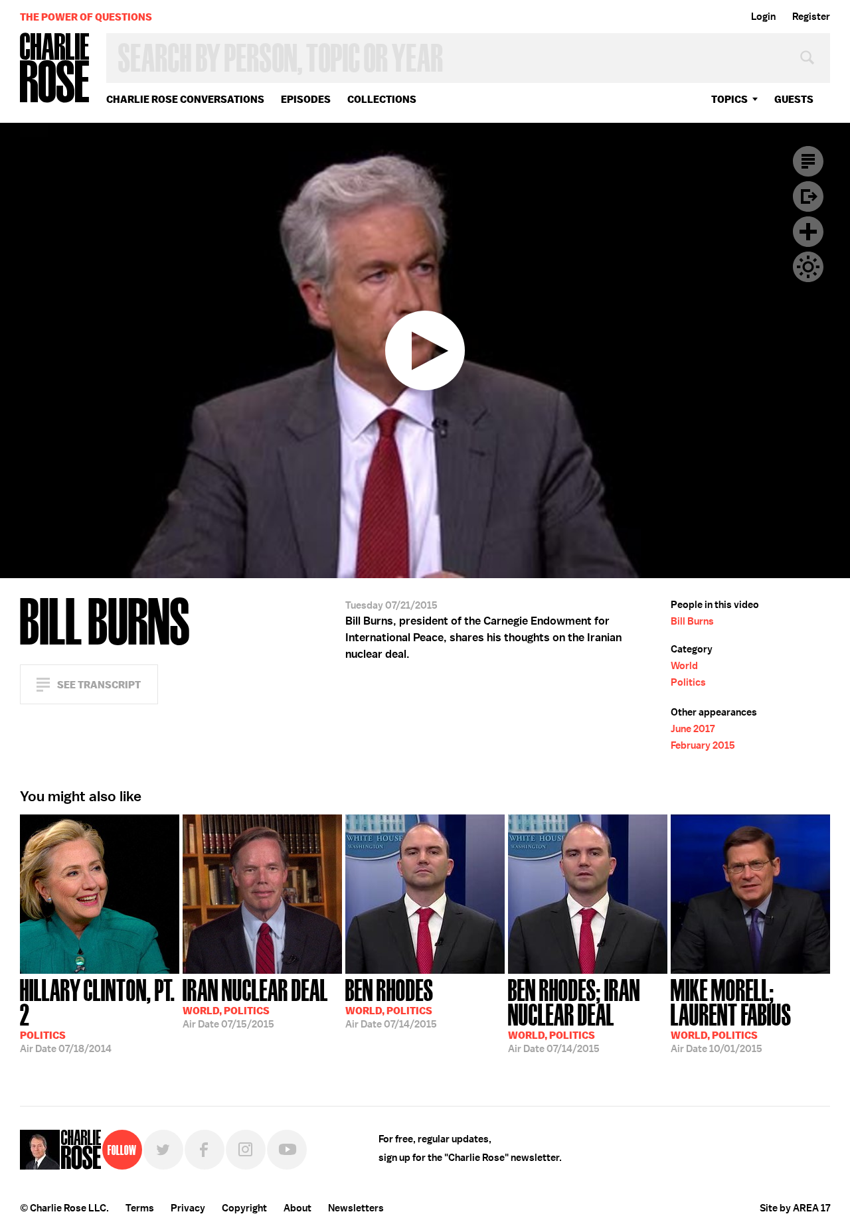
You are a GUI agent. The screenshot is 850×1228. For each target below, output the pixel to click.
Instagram (246, 1150)
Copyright (244, 1208)
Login (763, 16)
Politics (688, 682)
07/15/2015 (255, 1002)
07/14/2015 (391, 1002)
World (684, 665)
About (297, 1208)
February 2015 (703, 745)
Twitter (163, 1150)
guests (793, 99)
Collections (381, 99)
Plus (808, 231)
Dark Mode (808, 267)
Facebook (204, 1150)
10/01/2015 (731, 1014)
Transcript (808, 161)
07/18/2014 (97, 1014)
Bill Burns (692, 621)
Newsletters (356, 1208)
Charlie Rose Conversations (185, 99)
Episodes (306, 99)
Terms (140, 1208)
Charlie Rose (55, 69)
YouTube (287, 1150)
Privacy (188, 1208)
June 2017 (693, 728)
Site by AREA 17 (795, 1208)
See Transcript (99, 684)
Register (811, 16)
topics (729, 99)
